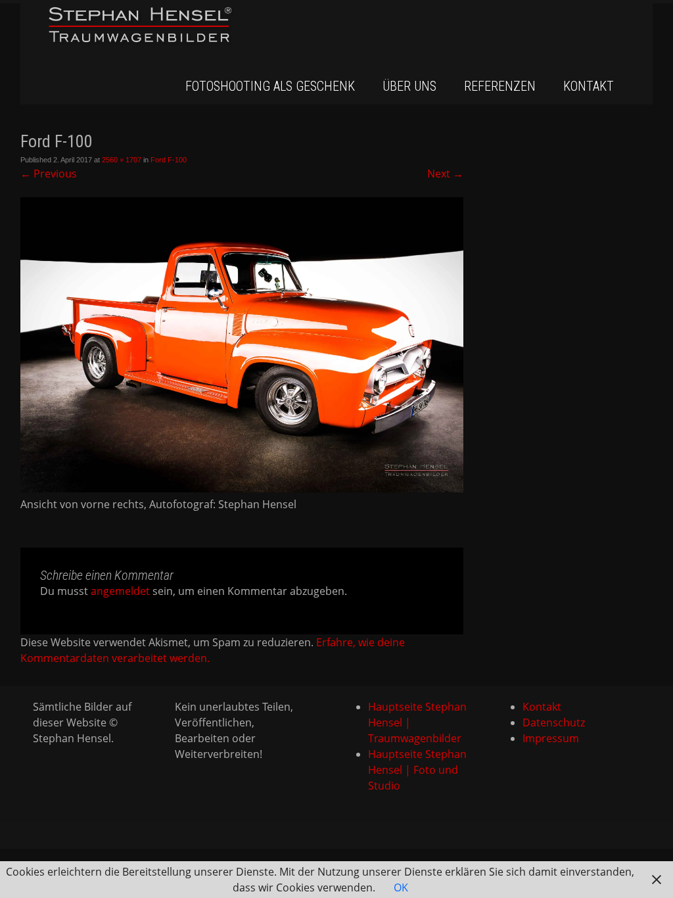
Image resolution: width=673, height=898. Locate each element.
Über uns (409, 86)
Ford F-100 (169, 160)
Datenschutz (553, 722)
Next (445, 173)
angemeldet (120, 591)
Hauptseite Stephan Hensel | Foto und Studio (417, 770)
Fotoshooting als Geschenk (270, 86)
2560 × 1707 (121, 160)
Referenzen (500, 86)
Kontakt (588, 86)
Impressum (550, 738)
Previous (48, 173)
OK (401, 887)
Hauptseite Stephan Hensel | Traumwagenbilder (417, 722)
